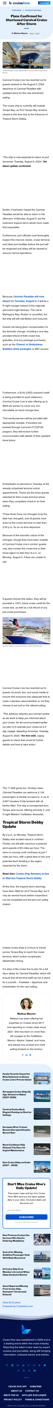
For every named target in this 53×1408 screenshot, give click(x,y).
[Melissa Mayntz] (26, 1004)
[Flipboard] (12, 1365)
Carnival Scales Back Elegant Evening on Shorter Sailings (17, 1112)
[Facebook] (23, 1053)
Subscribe (26, 1217)
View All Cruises (11, 1302)
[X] (24, 1371)
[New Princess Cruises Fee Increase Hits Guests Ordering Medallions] (42, 1239)
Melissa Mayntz (21, 33)
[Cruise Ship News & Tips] (19, 2)
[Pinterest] (28, 1365)
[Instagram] (18, 1365)
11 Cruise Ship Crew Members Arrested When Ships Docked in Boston (16, 1272)
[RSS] (39, 1365)
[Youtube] (35, 1371)
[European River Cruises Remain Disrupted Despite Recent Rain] (42, 1131)
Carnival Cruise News (33, 10)
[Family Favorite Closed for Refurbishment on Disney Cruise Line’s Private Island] (42, 1078)
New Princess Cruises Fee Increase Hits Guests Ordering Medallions (16, 1238)
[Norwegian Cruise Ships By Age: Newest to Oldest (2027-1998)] (42, 1096)
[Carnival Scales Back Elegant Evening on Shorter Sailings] (42, 1114)
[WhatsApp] (29, 1371)
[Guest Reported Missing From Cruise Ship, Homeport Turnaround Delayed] (42, 1290)
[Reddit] (34, 1365)
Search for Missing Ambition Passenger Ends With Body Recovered (16, 1255)
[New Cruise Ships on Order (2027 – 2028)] (42, 1167)
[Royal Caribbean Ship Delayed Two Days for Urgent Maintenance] (42, 1149)
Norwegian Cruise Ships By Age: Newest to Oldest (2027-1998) (17, 1094)
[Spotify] (45, 1365)
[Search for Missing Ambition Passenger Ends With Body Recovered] (42, 1256)
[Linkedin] (27, 1053)
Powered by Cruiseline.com (18, 1306)
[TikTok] (18, 1371)
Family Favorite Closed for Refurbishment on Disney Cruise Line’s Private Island (17, 1077)
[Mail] (30, 1053)
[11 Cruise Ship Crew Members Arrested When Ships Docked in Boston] (42, 1273)
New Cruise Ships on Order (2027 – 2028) (17, 1164)
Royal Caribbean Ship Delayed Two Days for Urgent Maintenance (14, 1147)
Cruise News (16, 10)
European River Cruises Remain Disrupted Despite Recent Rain (16, 1130)
